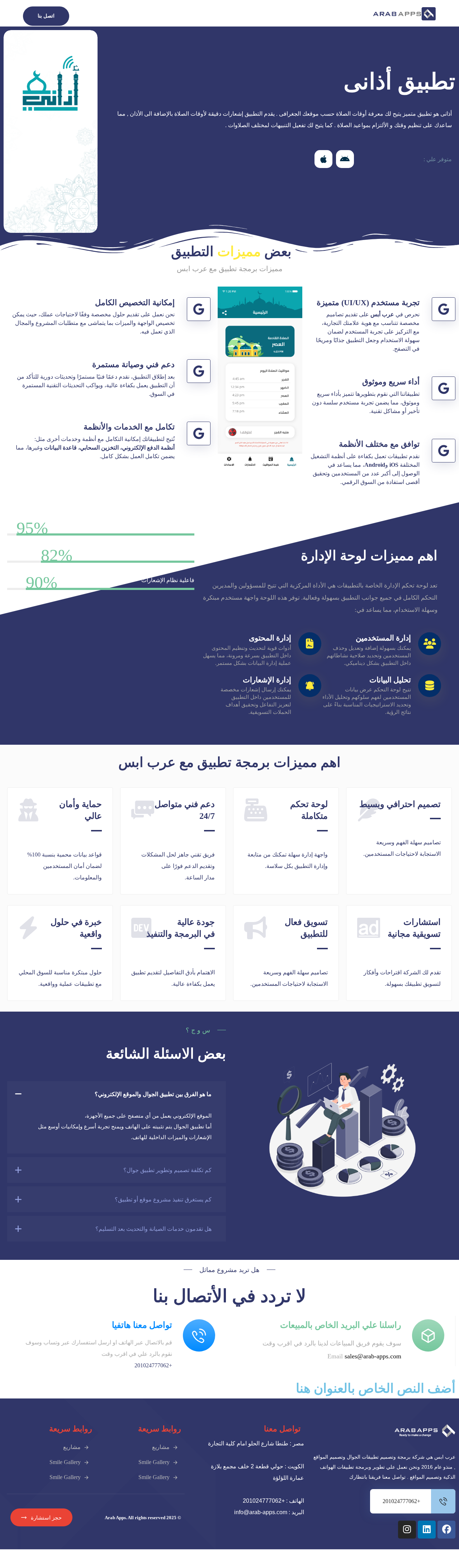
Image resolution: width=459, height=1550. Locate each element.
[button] (345, 159)
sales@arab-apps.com (373, 1356)
